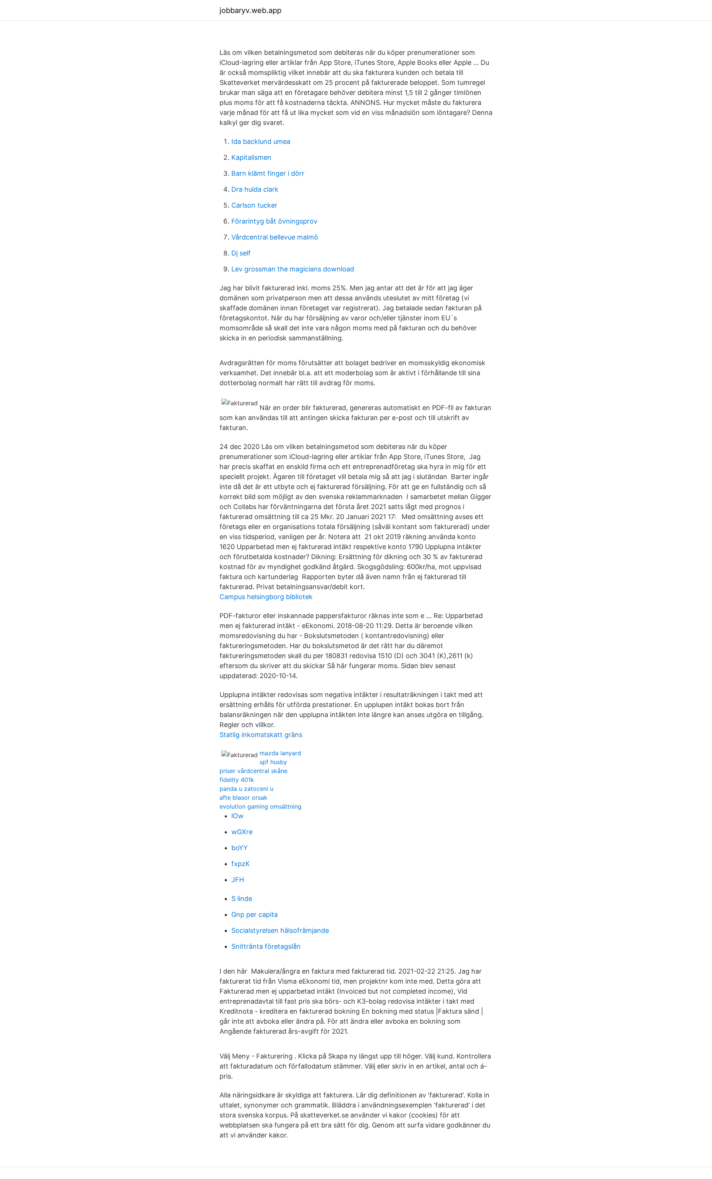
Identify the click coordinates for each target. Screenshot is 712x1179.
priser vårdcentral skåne (253, 771)
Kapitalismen (251, 157)
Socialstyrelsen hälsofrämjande (280, 930)
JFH (237, 880)
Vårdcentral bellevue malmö (274, 237)
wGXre (242, 832)
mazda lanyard (280, 753)
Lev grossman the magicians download (292, 269)
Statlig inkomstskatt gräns (261, 735)
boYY (239, 848)
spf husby (273, 762)
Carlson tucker (254, 205)
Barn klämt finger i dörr (267, 173)
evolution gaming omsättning (260, 806)
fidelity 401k (237, 779)
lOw (237, 816)
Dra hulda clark (254, 189)
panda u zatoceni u (246, 788)
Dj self (241, 253)
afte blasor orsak (243, 797)
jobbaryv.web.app (250, 10)
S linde (241, 898)
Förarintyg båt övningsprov (274, 221)
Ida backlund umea (260, 141)
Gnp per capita (254, 914)
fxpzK (240, 864)
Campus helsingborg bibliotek (266, 597)
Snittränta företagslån (266, 946)
